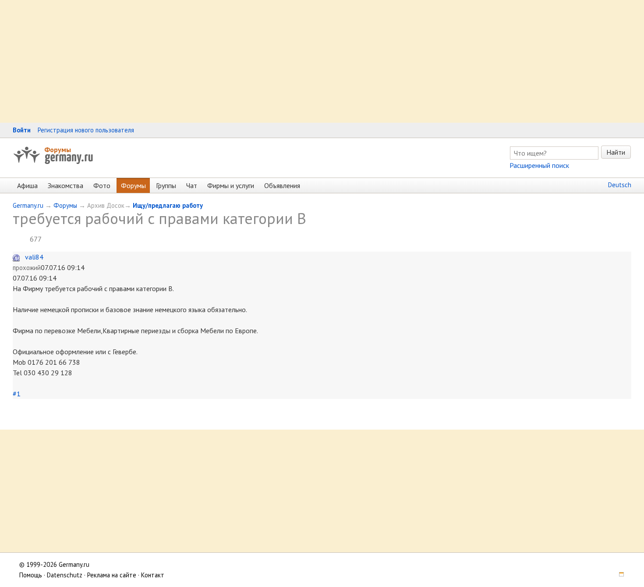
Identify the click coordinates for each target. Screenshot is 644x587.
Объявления (282, 185)
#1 (17, 393)
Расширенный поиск (539, 165)
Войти (22, 130)
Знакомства (65, 185)
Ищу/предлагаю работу (168, 205)
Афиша (27, 185)
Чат (191, 185)
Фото (101, 185)
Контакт (152, 575)
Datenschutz (64, 575)
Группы (166, 185)
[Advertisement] (263, 61)
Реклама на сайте (111, 575)
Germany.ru (28, 205)
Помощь (30, 575)
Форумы (57, 149)
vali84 (34, 257)
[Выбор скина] (618, 575)
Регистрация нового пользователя (86, 130)
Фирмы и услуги (230, 185)
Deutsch (619, 185)
